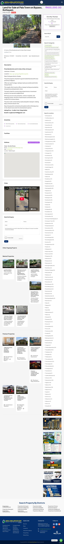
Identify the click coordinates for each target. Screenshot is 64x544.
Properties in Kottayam (23, 506)
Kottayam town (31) (49, 221)
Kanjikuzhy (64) (48, 183)
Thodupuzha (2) (49, 368)
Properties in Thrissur (53, 506)
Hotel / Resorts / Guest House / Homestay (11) (51, 64)
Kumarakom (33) (49, 228)
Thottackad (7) (48, 373)
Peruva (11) (47, 328)
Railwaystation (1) (49, 338)
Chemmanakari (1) (49, 143)
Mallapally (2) (48, 249)
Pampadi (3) (48, 317)
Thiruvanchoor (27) (49, 361)
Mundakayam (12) (49, 284)
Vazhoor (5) (48, 394)
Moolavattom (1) (49, 279)
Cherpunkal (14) (49, 148)
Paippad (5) (48, 305)
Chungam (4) (48, 153)
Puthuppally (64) (49, 335)
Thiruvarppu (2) (48, 363)
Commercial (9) (48, 45)
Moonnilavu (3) (48, 281)
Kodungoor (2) (48, 202)
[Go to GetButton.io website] (61, 542)
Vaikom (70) (48, 384)
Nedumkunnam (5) (49, 295)
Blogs (24, 526)
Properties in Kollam (22, 509)
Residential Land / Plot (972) (50, 76)
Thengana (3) (48, 354)
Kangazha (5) (48, 181)
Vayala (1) (47, 391)
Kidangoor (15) (48, 197)
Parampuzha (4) (49, 321)
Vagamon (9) (48, 382)
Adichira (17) (48, 120)
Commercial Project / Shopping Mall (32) (52, 50)
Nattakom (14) (48, 293)
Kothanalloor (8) (49, 216)
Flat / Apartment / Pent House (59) (52, 54)
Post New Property (16, 525)
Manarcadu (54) (49, 251)
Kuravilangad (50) (49, 237)
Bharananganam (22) (50, 136)
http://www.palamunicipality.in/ (52, 24)
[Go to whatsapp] (61, 540)
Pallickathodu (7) (49, 312)
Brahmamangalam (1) (50, 139)
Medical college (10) (50, 270)
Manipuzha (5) (48, 260)
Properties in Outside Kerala (54, 510)
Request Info (52, 26)
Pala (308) (47, 310)
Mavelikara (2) (48, 267)
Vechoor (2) (48, 396)
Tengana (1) (48, 345)
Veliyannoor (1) (48, 398)
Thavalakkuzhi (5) (49, 349)
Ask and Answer (16, 532)
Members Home (16, 531)
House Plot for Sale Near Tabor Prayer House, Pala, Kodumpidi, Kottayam (35, 294)
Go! (58, 36)
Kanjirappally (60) (49, 188)
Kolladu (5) (47, 207)
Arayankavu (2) (48, 125)
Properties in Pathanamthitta (6, 511)
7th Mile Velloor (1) (49, 118)
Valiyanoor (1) (48, 389)
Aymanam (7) (48, 134)
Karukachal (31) (48, 195)
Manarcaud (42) (49, 253)
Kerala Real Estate (33, 542)
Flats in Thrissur (5, 531)
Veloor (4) (47, 403)
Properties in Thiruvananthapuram (22, 511)
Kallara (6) (47, 176)
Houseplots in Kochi (6, 529)
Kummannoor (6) (49, 232)
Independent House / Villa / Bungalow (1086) (50, 67)
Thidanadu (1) (48, 356)
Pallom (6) (47, 314)
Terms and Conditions (27, 530)
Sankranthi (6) (48, 342)
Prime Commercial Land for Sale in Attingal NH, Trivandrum (35, 349)
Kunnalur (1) (48, 235)
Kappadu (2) (48, 190)
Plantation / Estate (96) (49, 72)
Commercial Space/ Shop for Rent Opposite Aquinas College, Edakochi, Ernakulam (21, 350)
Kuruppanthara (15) (49, 244)
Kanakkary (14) (48, 178)
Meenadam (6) (48, 272)
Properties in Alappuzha (23, 507)
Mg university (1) (49, 277)
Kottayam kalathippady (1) (51, 218)
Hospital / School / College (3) (51, 61)
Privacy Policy (26, 532)
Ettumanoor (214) (49, 164)
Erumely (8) (48, 162)
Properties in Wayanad (38, 510)
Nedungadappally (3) (50, 298)
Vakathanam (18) (49, 387)
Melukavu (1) (48, 274)
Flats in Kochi (5, 526)
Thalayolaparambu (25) (50, 347)
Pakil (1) (47, 307)
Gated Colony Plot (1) (49, 56)
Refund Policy (26, 535)
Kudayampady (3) (49, 225)
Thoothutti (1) (48, 370)
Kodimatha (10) (48, 200)
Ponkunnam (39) (49, 331)
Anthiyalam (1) (48, 115)
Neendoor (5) (48, 300)
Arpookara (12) (48, 127)
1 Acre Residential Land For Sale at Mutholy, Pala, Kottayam (21, 318)
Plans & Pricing (16, 529)
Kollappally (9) (48, 209)
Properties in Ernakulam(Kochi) (7, 507)
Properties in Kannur (52, 507)
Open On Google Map (34, 142)
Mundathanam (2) (49, 288)
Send (6, 241)
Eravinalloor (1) (48, 160)
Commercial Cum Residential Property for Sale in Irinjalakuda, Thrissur (8, 398)
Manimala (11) (48, 258)
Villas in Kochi (5, 528)
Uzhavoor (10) (48, 377)
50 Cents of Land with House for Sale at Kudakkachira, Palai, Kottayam (21, 272)
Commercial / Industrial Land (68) (51, 47)
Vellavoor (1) (48, 401)
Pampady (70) (48, 319)
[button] (40, 16)
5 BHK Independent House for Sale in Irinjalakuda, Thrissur (21, 398)
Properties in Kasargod (8, 509)
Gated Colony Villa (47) (49, 58)
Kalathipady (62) (49, 174)
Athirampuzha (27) (49, 129)
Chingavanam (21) (49, 150)
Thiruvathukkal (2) (49, 366)
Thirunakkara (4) (49, 359)
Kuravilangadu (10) (49, 239)
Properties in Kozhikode (38, 509)
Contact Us (25, 528)
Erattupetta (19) (49, 157)
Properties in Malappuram (54, 509)
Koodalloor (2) (48, 211)
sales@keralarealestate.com (45, 528)
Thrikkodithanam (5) (50, 375)
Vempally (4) (48, 406)
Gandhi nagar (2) (49, 167)
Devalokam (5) (48, 155)
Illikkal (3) (47, 169)
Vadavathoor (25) (49, 380)
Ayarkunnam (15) (49, 132)
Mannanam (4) (48, 263)
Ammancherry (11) (49, 122)
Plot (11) (46, 74)
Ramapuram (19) (49, 340)
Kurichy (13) (48, 242)
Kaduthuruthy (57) (49, 171)
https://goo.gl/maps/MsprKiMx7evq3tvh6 (19, 73)
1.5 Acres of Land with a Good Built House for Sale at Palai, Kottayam (8, 318)
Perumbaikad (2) (49, 326)
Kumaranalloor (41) (49, 230)
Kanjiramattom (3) (49, 185)
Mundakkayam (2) (49, 286)
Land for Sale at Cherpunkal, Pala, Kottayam (35, 271)
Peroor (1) (47, 324)
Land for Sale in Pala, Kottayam (8, 270)
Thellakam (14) (48, 352)
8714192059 (9, 149)
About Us (25, 523)
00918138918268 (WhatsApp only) (15, 147)
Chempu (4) (48, 146)
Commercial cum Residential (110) (52, 52)
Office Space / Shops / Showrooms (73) (52, 70)
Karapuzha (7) (48, 192)
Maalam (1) (47, 246)
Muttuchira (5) (48, 291)
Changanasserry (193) (50, 141)
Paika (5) (47, 303)
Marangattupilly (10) (50, 265)
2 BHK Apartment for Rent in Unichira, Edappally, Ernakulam (8, 350)
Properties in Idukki (37, 506)
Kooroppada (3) (49, 214)
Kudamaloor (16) (49, 223)
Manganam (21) (48, 256)
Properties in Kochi (6, 525)
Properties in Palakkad (38, 507)
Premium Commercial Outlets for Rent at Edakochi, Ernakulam (35, 373)
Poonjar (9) (47, 333)
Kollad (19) (47, 204)
